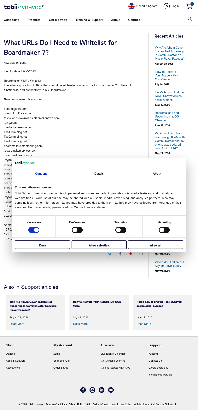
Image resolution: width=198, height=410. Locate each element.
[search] (189, 19)
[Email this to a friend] (141, 254)
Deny (42, 245)
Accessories (13, 367)
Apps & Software (15, 360)
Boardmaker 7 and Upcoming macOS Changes (167, 116)
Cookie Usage (108, 404)
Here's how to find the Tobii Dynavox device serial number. (169, 95)
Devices (10, 353)
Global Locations (158, 367)
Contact (134, 20)
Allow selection (99, 245)
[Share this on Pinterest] (130, 254)
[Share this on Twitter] (110, 254)
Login (56, 353)
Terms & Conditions (56, 404)
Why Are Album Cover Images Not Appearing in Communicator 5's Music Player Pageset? (170, 53)
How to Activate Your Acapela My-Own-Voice (166, 75)
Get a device (58, 20)
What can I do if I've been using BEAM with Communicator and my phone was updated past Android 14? (170, 140)
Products (34, 20)
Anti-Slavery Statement (163, 404)
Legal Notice (125, 404)
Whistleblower (141, 404)
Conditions (11, 20)
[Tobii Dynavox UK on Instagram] (92, 391)
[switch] (77, 230)
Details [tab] (99, 173)
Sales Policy (92, 404)
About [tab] (157, 173)
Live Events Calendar (113, 353)
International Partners (160, 374)
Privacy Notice (76, 404)
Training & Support (89, 20)
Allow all (155, 245)
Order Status (60, 367)
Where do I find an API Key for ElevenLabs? (169, 264)
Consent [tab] (41, 173)
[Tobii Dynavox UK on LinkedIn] (101, 391)
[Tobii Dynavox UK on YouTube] (111, 391)
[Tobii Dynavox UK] (24, 7)
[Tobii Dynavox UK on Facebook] (83, 391)
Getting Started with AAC (115, 367)
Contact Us (155, 360)
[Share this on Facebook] (120, 254)
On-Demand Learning (113, 360)
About (115, 20)
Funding (153, 353)
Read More (17, 324)
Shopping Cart (61, 360)
